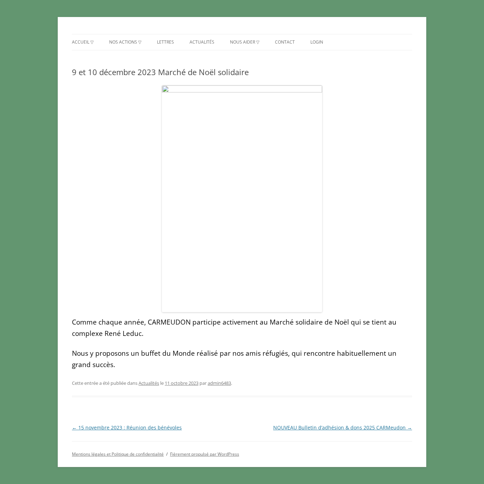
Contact (285, 42)
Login (316, 42)
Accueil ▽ (83, 42)
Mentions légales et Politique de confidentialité (118, 454)
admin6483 (219, 383)
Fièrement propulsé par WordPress (204, 454)
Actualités (202, 42)
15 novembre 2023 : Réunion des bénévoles (127, 427)
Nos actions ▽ (125, 42)
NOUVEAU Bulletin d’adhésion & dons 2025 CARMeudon (342, 427)
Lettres (165, 42)
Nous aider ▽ (244, 42)
